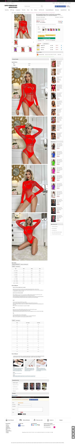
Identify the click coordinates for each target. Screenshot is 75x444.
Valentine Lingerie (15, 382)
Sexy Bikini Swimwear (58, 442)
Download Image (46, 38)
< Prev (17, 46)
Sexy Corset (44, 442)
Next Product (61, 17)
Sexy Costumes (53, 442)
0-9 (52, 432)
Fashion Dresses (48, 442)
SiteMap (63, 442)
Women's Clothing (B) (24, 264)
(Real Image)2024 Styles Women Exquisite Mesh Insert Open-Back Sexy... (59, 95)
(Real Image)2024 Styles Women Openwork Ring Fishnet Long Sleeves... (59, 111)
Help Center (46, 43)
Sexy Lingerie (13, 442)
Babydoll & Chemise (15, 384)
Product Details (43, 17)
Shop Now (59, 54)
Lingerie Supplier (33, 442)
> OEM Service (8, 427)
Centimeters (18, 266)
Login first (32, 397)
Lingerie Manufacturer (39, 442)
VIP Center (39, 43)
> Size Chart (7, 425)
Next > (28, 46)
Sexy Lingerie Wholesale (18, 442)
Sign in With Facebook (61, 6)
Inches (13, 266)
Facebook (22, 425)
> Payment (7, 431)
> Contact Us (7, 426)
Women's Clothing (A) (15, 264)
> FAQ (6, 429)
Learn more (53, 40)
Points (61, 22)
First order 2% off (48, 0)
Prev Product (57, 17)
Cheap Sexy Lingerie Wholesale (26, 442)
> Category (7, 432)
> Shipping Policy (8, 428)
